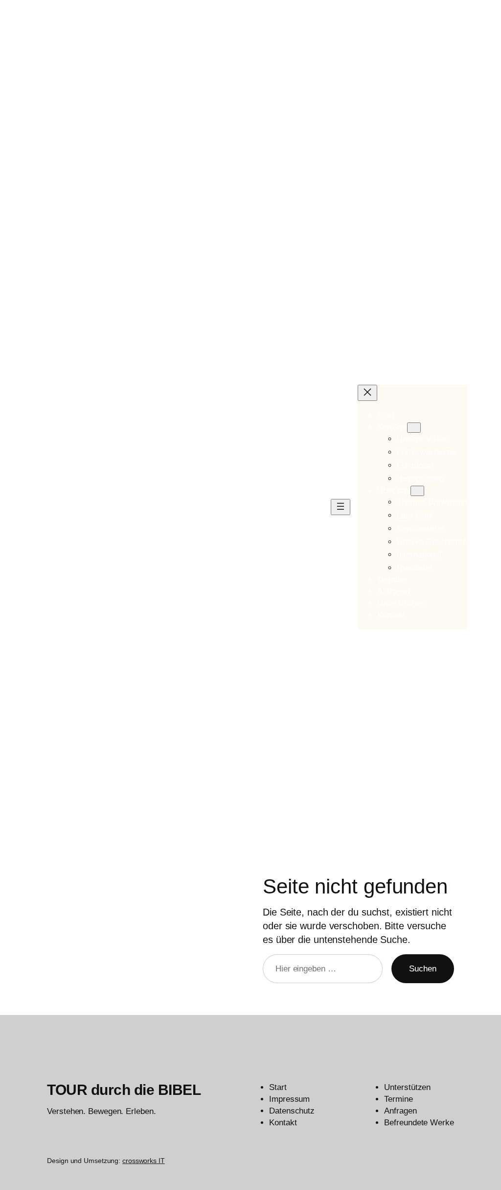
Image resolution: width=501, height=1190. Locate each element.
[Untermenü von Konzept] (414, 427)
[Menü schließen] (367, 393)
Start (386, 415)
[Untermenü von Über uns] (417, 491)
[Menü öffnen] (340, 507)
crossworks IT (143, 1161)
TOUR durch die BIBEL (124, 1090)
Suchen (422, 968)
